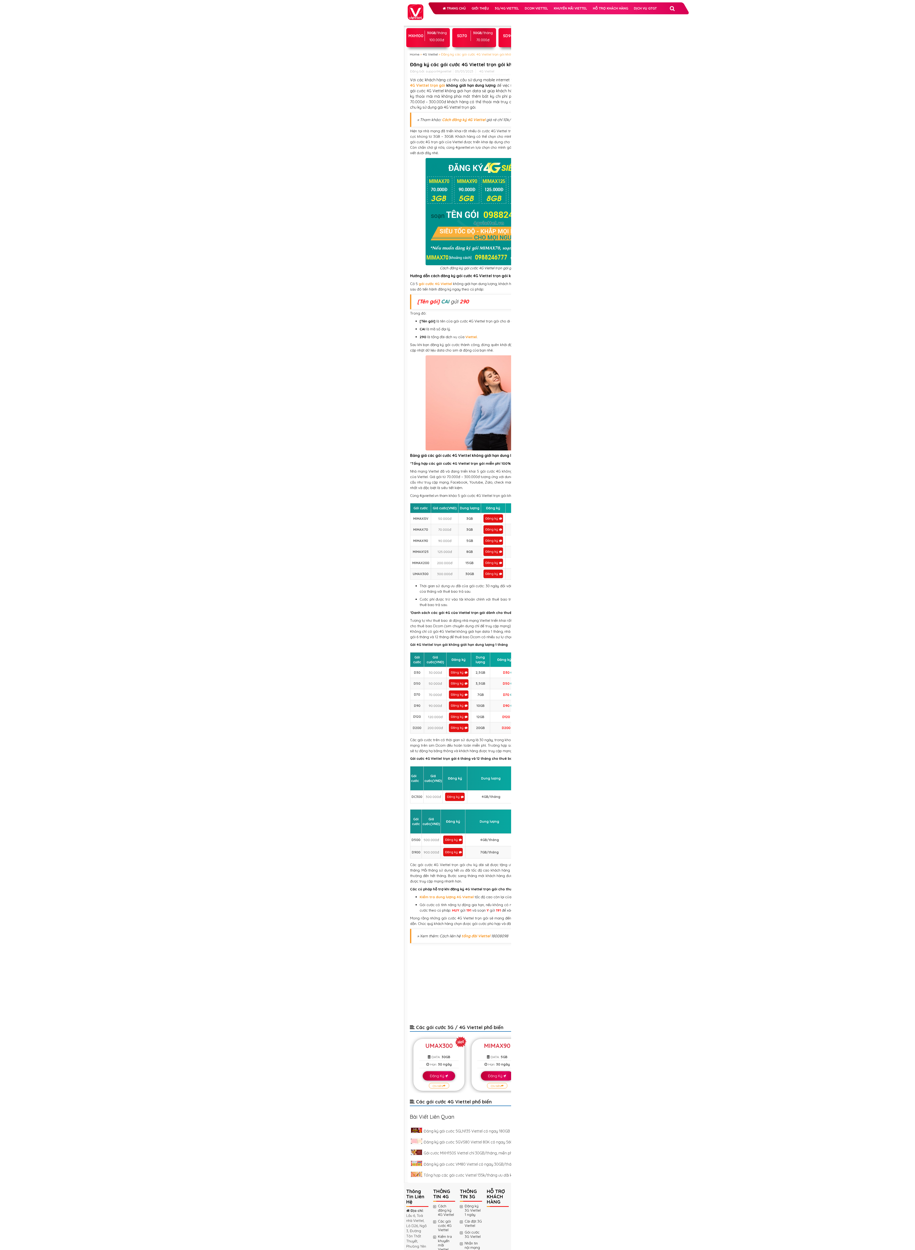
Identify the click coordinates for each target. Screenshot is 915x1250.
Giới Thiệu (457, 17)
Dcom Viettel (461, 29)
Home (414, 105)
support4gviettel (438, 142)
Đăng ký (451, 976)
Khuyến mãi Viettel (436, 41)
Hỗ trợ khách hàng (437, 53)
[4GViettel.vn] (415, 7)
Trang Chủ (432, 17)
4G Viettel (430, 105)
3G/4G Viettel (431, 29)
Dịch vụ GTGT (471, 53)
